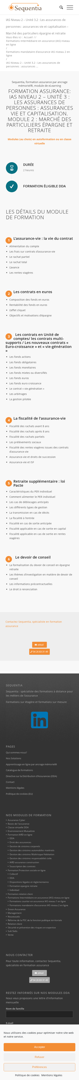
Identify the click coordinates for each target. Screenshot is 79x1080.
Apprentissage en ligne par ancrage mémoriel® (31, 764)
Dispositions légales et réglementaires (29, 882)
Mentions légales (51, 1075)
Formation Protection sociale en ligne (27, 870)
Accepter (39, 1047)
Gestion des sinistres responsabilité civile (31, 858)
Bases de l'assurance (18, 823)
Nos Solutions (13, 758)
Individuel (14, 890)
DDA (12, 838)
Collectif (14, 874)
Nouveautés (14, 916)
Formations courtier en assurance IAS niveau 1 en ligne (38, 901)
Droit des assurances (20, 842)
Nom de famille (15, 1008)
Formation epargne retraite (23, 886)
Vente (11, 934)
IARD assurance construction (24, 862)
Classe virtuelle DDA (18, 827)
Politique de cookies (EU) (19, 793)
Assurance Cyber (16, 820)
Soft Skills (12, 931)
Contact (10, 782)
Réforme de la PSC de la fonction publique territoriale (35, 920)
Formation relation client (20, 894)
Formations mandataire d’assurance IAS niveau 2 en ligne (39, 905)
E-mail (9, 1023)
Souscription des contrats (22, 866)
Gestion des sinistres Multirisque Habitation (32, 854)
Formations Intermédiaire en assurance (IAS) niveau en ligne (38, 897)
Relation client (15, 923)
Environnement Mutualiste (21, 831)
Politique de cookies (27, 1075)
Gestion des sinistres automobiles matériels (32, 850)
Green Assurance (17, 909)
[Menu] (68, 7)
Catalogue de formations (19, 770)
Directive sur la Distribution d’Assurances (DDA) (31, 776)
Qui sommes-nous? (16, 752)
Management (14, 913)
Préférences (39, 1067)
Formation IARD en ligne (20, 834)
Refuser (39, 1057)
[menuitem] (59, 7)
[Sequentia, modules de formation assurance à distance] (33, 7)
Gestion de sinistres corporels (25, 846)
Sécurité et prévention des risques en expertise (32, 927)
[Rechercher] (59, 7)
